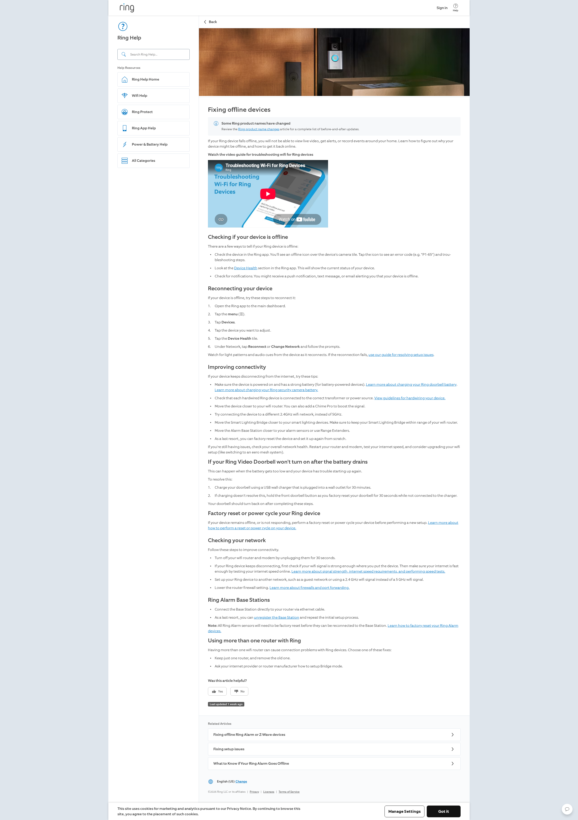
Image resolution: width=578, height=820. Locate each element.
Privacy (254, 792)
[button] (567, 809)
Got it (443, 811)
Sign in (442, 8)
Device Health (245, 268)
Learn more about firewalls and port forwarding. (310, 587)
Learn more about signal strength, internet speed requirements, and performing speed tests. (368, 571)
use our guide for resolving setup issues (401, 354)
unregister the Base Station (276, 617)
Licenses (268, 792)
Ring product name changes (258, 129)
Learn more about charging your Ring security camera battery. (266, 390)
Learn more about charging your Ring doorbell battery (411, 384)
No (242, 691)
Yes (220, 691)
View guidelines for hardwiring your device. (409, 398)
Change (241, 781)
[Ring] (127, 7)
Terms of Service (289, 792)
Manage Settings (404, 811)
